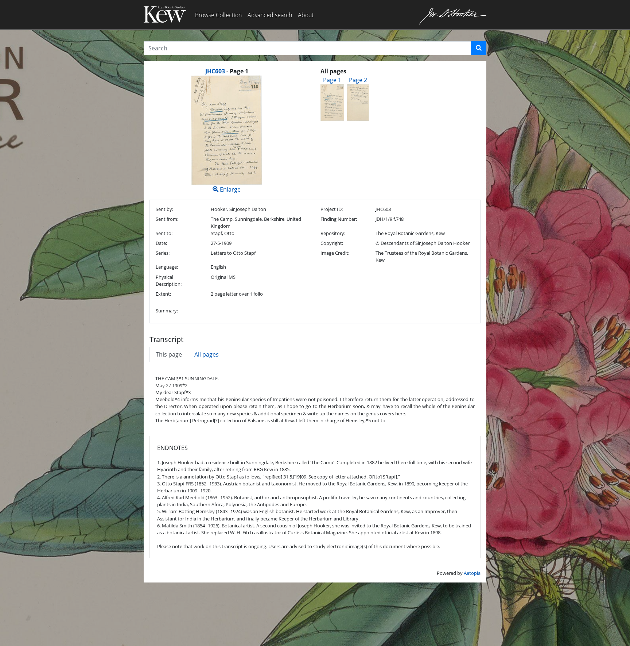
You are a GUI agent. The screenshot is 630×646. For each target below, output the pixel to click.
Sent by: (164, 209)
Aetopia (472, 573)
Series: (163, 253)
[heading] (226, 71)
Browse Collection (218, 15)
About (306, 15)
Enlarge (229, 189)
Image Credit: (334, 253)
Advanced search (270, 15)
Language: (167, 267)
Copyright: (331, 243)
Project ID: (331, 209)
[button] (478, 48)
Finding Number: (338, 219)
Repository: (332, 233)
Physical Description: (169, 280)
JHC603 (215, 71)
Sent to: (164, 233)
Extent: (163, 294)
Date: (161, 243)
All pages (206, 354)
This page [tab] (169, 354)
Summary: (167, 310)
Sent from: (167, 219)
